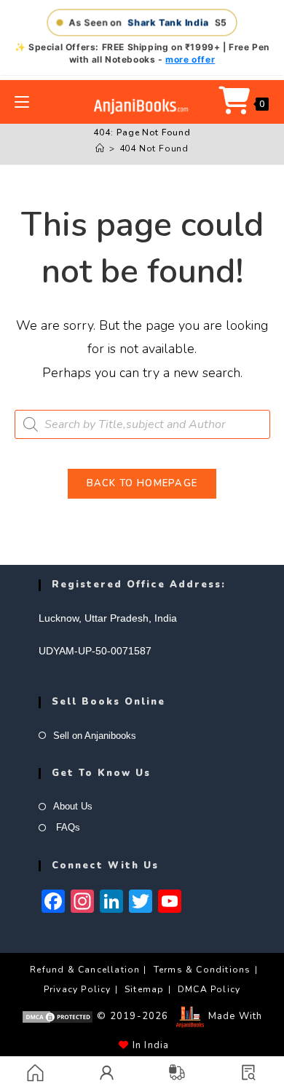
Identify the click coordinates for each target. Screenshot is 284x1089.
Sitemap (144, 989)
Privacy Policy (77, 989)
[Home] (100, 148)
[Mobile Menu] (22, 102)
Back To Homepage (142, 483)
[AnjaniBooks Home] (142, 106)
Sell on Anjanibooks (94, 735)
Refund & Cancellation (85, 969)
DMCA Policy (209, 989)
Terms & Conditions (202, 969)
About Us (72, 806)
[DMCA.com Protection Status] (57, 1016)
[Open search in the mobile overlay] (142, 424)
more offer (190, 59)
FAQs (66, 827)
